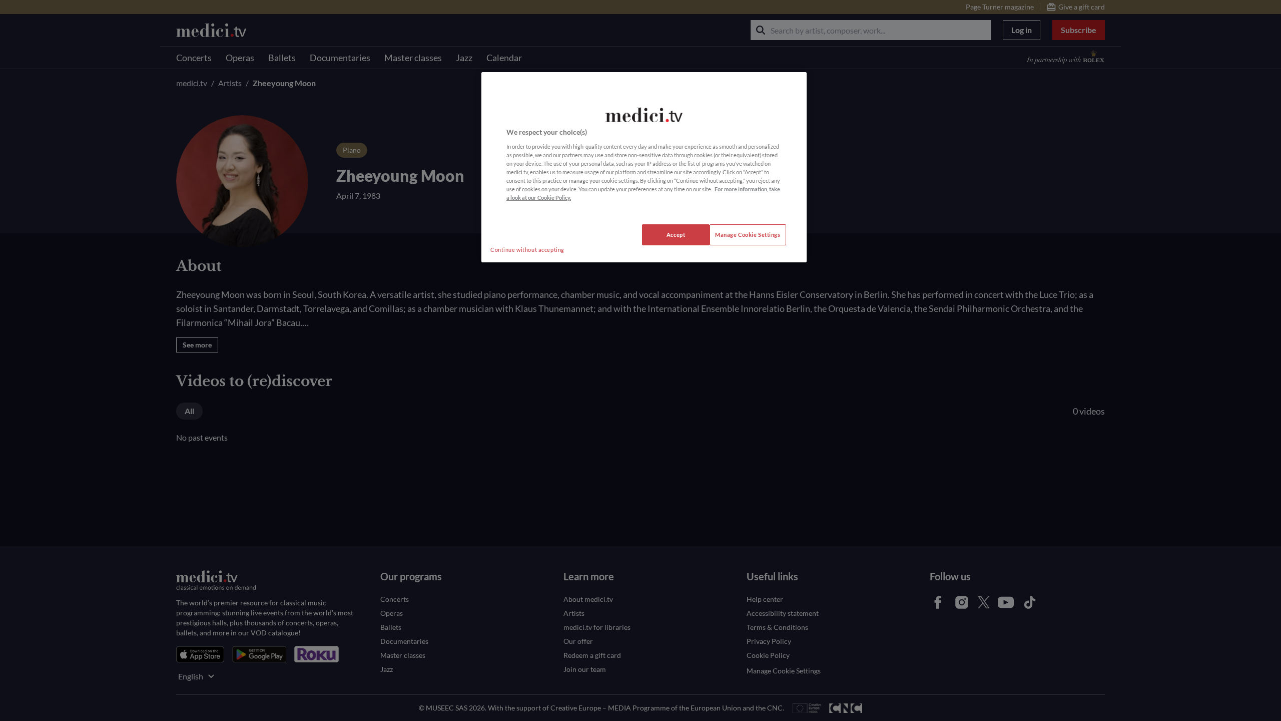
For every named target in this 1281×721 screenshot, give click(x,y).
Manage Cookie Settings (748, 234)
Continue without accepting (527, 249)
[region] (644, 167)
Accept (676, 234)
